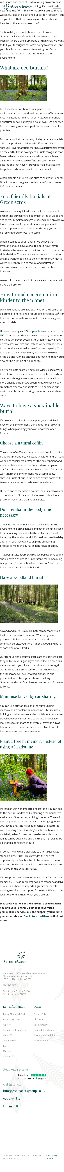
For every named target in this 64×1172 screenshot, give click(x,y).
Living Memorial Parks (15, 1014)
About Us (8, 1035)
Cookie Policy (40, 1024)
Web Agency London (51, 1157)
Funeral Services (12, 1019)
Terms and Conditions (45, 1035)
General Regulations (44, 1029)
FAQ (5, 1045)
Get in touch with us (36, 916)
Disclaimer (39, 1019)
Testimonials (9, 1040)
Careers (7, 1051)
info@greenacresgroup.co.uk (24, 1091)
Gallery (7, 1024)
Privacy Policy (41, 1014)
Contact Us (9, 1056)
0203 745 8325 (12, 1098)
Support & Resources (14, 1029)
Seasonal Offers (42, 1040)
